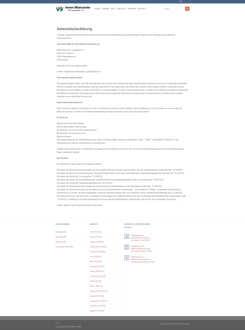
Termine (105, 9)
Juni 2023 (94, 256)
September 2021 (97, 291)
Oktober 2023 (96, 251)
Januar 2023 (95, 271)
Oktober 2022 (96, 276)
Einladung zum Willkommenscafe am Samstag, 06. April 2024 (141, 248)
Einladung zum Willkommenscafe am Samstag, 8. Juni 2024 (140, 237)
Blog (180, 1)
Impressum (165, 324)
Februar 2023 (96, 266)
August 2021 (95, 296)
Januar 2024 (95, 241)
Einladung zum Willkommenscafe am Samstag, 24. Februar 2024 (142, 259)
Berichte (121, 9)
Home (97, 9)
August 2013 (95, 310)
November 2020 (97, 301)
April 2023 (94, 261)
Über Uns (132, 9)
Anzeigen (60, 232)
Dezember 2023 (97, 246)
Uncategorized (62, 246)
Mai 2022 (94, 281)
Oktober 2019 (96, 305)
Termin (59, 241)
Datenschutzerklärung (180, 324)
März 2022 (95, 286)
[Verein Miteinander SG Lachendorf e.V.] (73, 8)
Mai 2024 (94, 232)
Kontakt (142, 9)
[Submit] (187, 9)
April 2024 (94, 237)
